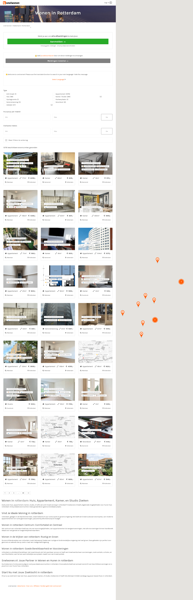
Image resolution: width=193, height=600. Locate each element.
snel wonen (12, 586)
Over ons (29, 586)
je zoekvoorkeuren (47, 56)
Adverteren (21, 586)
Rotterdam (26, 26)
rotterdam (21, 500)
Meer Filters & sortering (18, 140)
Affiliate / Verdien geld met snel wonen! (47, 586)
